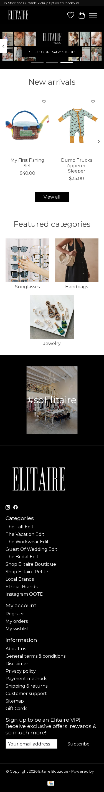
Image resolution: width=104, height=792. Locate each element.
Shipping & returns (26, 686)
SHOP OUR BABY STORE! (52, 52)
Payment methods (26, 678)
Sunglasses (27, 286)
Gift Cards (16, 708)
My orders (17, 621)
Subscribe (78, 744)
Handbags (76, 286)
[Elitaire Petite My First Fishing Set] (27, 125)
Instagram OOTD (25, 594)
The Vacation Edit (25, 534)
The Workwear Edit (27, 541)
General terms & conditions (35, 656)
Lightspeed (16, 775)
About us (16, 648)
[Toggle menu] (92, 15)
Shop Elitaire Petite (27, 571)
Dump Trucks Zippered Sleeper (76, 165)
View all (52, 197)
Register (15, 613)
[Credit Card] (50, 783)
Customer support (26, 693)
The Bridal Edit (22, 556)
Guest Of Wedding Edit (31, 549)
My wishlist (17, 628)
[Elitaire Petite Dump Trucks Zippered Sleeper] (77, 125)
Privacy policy (21, 671)
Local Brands (20, 579)
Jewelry (52, 343)
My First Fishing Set (27, 163)
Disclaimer (17, 663)
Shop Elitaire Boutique (31, 564)
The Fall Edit (20, 526)
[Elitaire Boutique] (18, 15)
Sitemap (15, 701)
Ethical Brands (21, 586)
